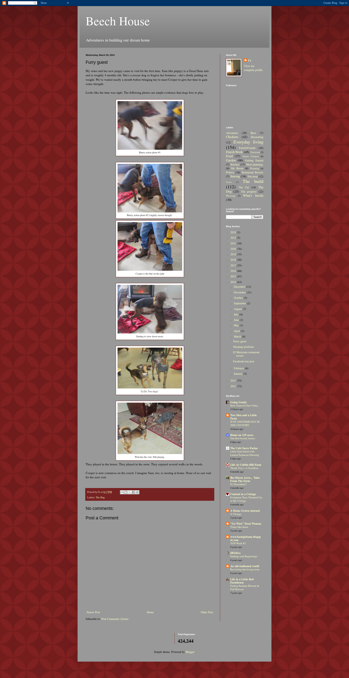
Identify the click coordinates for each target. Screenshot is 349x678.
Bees (253, 133)
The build (253, 181)
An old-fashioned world (244, 566)
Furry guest (239, 341)
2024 (233, 232)
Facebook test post (243, 361)
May (237, 325)
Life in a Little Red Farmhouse (242, 581)
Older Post (207, 612)
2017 (233, 265)
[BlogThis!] (126, 492)
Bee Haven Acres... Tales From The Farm (245, 479)
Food (229, 156)
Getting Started (254, 160)
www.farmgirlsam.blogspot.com (245, 538)
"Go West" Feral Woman (245, 523)
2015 (233, 276)
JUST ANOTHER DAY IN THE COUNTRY (245, 423)
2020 (233, 249)
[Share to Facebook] (133, 492)
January (238, 374)
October (239, 298)
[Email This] (122, 492)
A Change (235, 514)
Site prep (252, 176)
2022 (233, 238)
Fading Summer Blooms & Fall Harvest (244, 587)
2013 (233, 380)
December (240, 287)
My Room (237, 168)
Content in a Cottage (243, 494)
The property (249, 191)
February (239, 368)
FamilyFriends (247, 148)
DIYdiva (235, 553)
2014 (233, 282)
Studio (229, 182)
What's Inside (253, 195)
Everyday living (248, 142)
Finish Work (234, 152)
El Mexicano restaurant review (246, 354)
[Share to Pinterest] (137, 492)
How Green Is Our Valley (244, 405)
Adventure (232, 133)
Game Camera (251, 156)
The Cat (243, 187)
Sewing (235, 176)
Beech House (118, 21)
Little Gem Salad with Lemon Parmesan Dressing (244, 453)
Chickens (232, 136)
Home (150, 612)
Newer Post (93, 612)
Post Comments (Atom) (114, 619)
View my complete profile (253, 68)
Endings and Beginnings (243, 556)
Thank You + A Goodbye (244, 468)
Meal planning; (254, 164)
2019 (233, 254)
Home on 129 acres (241, 435)
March (238, 336)
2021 (233, 243)
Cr (249, 60)
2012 (233, 386)
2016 (233, 271)
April (237, 331)
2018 (233, 260)
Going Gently (238, 402)
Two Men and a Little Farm (243, 416)
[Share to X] (130, 492)
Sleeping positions (243, 347)
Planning (254, 168)
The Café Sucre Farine (244, 448)
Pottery (230, 172)
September (240, 303)
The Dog (100, 497)
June (237, 320)
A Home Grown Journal (245, 510)
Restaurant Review (252, 172)
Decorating (257, 137)
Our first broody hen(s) (242, 438)
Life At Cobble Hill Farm (245, 465)
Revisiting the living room (244, 569)
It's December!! (238, 484)
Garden (231, 160)
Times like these (239, 527)
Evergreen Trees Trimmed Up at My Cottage (246, 499)
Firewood (255, 152)
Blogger (190, 652)
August (238, 309)
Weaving (230, 195)
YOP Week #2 (238, 543)
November (240, 292)
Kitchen (234, 164)
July (236, 314)
